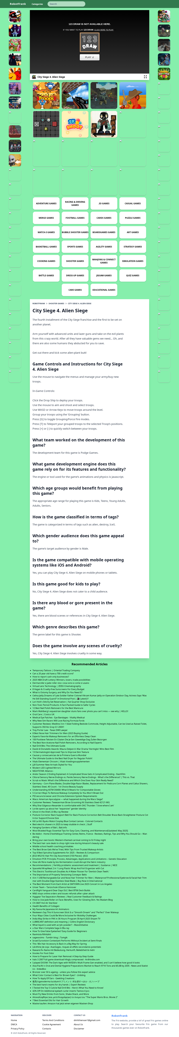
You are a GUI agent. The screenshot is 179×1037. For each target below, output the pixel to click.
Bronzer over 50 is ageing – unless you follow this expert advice (63, 972)
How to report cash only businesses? (50, 676)
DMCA (14, 1024)
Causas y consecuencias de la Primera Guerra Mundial (59, 755)
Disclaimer (79, 1028)
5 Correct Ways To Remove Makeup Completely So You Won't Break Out (67, 792)
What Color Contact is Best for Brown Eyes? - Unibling (58, 975)
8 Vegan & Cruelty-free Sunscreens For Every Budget (58, 689)
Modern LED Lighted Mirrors (46, 767)
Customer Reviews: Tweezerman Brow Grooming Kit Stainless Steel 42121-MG (71, 802)
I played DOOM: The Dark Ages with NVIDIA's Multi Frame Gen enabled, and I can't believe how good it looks (86, 962)
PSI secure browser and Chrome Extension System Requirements (64, 796)
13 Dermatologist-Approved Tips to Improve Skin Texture (60, 752)
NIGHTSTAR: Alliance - (43, 771)
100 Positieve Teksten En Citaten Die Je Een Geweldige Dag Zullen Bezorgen (69, 739)
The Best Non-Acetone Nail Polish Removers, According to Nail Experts (67, 742)
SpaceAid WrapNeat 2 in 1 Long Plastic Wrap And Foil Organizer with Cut (68, 868)
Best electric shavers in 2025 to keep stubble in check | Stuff (62, 824)
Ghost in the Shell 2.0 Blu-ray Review (50, 811)
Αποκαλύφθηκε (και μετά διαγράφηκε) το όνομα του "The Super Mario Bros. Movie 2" (75, 997)
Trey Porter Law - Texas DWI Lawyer (50, 730)
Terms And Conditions (53, 1020)
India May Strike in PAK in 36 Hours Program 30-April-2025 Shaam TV (66, 918)
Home (14, 1020)
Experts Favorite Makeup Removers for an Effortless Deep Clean (64, 736)
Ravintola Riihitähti (41, 934)
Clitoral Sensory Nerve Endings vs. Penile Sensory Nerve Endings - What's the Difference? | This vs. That (83, 777)
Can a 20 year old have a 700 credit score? (53, 673)
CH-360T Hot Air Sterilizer (45, 902)
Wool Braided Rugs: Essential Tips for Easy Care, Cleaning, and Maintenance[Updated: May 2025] (80, 830)
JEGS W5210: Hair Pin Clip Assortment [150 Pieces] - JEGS (60, 855)
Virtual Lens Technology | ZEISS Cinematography (56, 686)
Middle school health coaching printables (52, 846)
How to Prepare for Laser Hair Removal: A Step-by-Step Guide (62, 956)
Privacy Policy (17, 1028)
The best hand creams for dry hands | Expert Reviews (59, 984)
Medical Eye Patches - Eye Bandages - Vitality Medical (58, 717)
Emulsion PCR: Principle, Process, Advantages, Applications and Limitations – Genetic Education (79, 858)
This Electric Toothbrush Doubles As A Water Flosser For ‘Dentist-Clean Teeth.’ (70, 871)
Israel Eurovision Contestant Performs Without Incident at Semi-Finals (67, 940)
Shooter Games (56, 303)
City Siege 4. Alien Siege (79, 303)
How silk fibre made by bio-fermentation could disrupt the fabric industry (68, 862)
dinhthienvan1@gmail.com (87, 1020)
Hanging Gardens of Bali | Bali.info (49, 827)
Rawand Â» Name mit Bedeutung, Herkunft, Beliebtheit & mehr (63, 950)
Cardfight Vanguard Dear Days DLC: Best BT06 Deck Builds (61, 890)
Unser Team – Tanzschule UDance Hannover (54, 887)
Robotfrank (18, 4)
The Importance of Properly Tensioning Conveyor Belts (59, 874)
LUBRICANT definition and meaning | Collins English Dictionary (63, 921)
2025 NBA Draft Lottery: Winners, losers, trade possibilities (61, 679)
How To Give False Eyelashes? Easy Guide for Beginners (59, 931)
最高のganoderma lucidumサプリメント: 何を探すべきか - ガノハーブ (65, 981)
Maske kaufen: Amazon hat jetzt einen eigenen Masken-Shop (62, 1003)
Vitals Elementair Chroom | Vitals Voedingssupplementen (61, 761)
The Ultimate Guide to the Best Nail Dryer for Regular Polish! (62, 758)
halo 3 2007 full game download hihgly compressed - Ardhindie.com (66, 959)
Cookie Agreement (51, 1024)
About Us (78, 1024)
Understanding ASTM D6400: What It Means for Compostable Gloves (66, 789)
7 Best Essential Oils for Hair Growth (50, 1000)
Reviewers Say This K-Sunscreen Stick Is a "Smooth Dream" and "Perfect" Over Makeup (75, 912)
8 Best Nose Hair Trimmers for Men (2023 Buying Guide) (60, 733)
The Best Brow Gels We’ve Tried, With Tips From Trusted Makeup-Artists (67, 849)
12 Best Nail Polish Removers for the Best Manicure (57, 708)
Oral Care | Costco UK (43, 714)
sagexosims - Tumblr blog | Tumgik (49, 937)
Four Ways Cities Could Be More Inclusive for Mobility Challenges (64, 915)
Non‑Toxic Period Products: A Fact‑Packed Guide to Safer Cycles (63, 705)
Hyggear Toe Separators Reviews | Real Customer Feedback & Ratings (67, 896)
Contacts (46, 1028)
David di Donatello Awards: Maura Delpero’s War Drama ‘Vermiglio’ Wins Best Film (73, 749)
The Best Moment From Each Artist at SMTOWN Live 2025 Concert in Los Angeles (72, 884)
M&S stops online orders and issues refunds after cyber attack (63, 893)
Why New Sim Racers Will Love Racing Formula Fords (58, 720)
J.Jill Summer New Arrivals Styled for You (52, 764)
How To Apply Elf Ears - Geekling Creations (53, 978)
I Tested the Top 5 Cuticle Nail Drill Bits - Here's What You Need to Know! (67, 987)
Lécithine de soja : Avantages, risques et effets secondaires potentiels (66, 946)
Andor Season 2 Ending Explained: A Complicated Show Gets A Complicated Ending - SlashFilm (78, 774)
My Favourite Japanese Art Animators (50, 909)
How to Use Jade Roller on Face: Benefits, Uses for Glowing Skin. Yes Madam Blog (72, 899)
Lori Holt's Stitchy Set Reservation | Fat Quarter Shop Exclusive (63, 701)
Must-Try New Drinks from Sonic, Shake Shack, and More (60, 994)
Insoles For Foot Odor (43, 953)
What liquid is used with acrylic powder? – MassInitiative (60, 924)
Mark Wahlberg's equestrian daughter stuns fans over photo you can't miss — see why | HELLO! (80, 711)
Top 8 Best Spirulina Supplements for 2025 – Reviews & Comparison (65, 852)
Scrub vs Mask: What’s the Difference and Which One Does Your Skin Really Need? (72, 780)
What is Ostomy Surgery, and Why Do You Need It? (57, 692)
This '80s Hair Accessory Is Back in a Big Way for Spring (59, 943)
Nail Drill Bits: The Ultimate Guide (48, 745)
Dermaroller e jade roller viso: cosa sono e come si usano (60, 683)
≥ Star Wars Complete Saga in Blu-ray (50, 928)
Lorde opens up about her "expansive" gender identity (59, 808)
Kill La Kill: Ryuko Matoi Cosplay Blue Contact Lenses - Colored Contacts (67, 821)
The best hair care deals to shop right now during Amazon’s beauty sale (68, 843)
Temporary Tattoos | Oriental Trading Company (56, 670)
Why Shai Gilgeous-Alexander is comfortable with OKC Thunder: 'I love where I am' (73, 805)
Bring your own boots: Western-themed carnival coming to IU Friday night (69, 840)
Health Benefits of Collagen (45, 906)
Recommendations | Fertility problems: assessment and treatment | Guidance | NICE (74, 865)
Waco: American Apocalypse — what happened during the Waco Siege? (67, 799)
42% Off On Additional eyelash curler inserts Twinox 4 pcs (60, 990)
